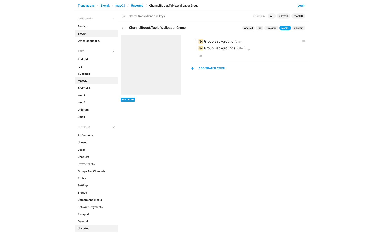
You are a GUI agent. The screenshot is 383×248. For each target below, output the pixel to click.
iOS (259, 28)
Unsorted (137, 5)
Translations (86, 5)
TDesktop (271, 28)
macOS (120, 5)
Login (301, 5)
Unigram (298, 28)
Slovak (105, 5)
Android (248, 28)
